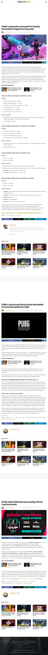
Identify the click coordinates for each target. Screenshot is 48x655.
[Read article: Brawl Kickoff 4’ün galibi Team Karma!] (39, 261)
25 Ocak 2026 (35, 269)
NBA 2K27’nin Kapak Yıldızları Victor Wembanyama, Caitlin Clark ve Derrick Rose (15, 89)
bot (13, 417)
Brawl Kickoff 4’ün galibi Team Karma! (38, 267)
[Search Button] (45, 2)
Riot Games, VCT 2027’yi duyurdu (7, 267)
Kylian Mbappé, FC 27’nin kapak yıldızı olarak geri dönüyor (36, 89)
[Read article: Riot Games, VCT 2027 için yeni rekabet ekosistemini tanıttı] (39, 247)
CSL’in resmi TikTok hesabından (26, 578)
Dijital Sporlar (32, 652)
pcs (16, 215)
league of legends (32, 581)
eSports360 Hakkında (18, 650)
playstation (43, 417)
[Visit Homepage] (24, 2)
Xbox (14, 419)
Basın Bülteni (5, 264)
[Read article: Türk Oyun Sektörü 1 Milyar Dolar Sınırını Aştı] (24, 261)
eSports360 (14, 652)
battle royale (9, 417)
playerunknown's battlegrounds (32, 417)
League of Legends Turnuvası (8, 583)
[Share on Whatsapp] (43, 62)
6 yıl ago (14, 32)
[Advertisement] (25, 14)
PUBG (29, 32)
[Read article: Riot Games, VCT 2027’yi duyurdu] (8, 261)
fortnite (25, 581)
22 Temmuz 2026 (11, 91)
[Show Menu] (2, 2)
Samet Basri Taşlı (10, 310)
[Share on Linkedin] (45, 62)
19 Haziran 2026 (36, 255)
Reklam (28, 650)
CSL (21, 581)
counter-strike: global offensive (12, 581)
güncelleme (18, 417)
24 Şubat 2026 (20, 269)
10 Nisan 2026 (4, 269)
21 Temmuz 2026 (33, 91)
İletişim (32, 650)
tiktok (31, 583)
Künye (24, 650)
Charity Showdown (10, 215)
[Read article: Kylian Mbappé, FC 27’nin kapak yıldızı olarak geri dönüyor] (27, 89)
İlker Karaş (9, 32)
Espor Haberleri (24, 32)
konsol (23, 417)
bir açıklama (41, 369)
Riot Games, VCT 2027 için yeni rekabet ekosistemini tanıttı (39, 253)
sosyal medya (25, 583)
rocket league (18, 583)
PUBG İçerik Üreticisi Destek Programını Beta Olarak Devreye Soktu (21, 213)
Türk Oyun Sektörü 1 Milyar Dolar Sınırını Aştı (23, 267)
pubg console (8, 419)
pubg (19, 215)
